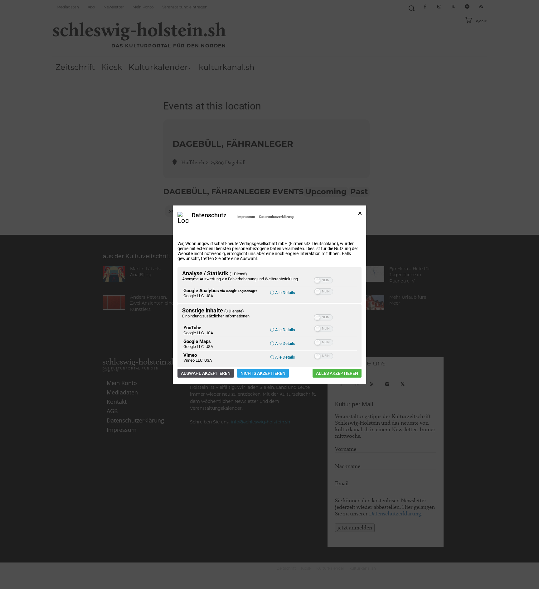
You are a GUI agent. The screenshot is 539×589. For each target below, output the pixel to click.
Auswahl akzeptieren (206, 373)
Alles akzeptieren (337, 373)
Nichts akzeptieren (262, 373)
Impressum (246, 217)
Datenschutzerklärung (276, 217)
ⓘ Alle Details (282, 292)
